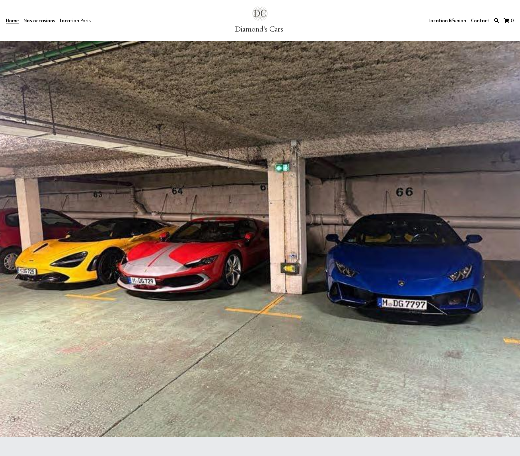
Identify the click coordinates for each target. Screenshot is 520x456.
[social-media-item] (87, 391)
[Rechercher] (496, 20)
